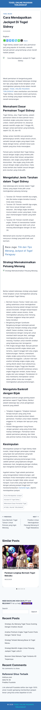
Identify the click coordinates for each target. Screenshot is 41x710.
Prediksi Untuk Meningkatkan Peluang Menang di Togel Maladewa (31, 522)
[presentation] (20, 557)
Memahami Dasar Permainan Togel (15, 503)
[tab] (16, 588)
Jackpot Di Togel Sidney (12, 499)
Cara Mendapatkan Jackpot (13, 495)
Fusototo (16, 687)
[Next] (35, 566)
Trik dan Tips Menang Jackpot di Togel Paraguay (18, 251)
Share (25, 41)
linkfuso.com (7, 677)
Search (5, 608)
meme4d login (24, 488)
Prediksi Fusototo (9, 682)
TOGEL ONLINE (7, 14)
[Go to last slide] (5, 566)
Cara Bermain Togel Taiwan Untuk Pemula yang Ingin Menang (9, 522)
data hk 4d (6, 680)
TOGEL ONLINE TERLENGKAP (13, 507)
